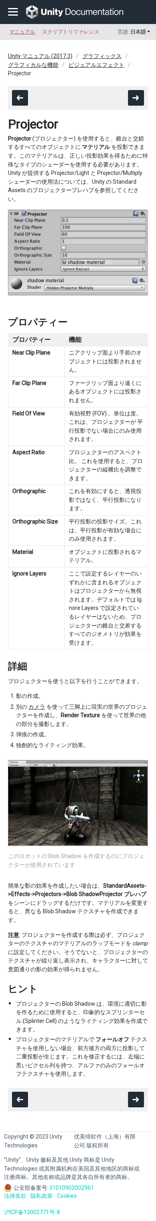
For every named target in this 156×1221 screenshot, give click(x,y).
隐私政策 (41, 1196)
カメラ (36, 707)
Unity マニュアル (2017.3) (40, 56)
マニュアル (22, 32)
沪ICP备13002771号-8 (32, 1212)
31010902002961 (71, 1188)
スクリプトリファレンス (70, 32)
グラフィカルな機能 (33, 65)
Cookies (67, 1196)
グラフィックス (102, 56)
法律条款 (15, 1196)
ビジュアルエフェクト (96, 65)
